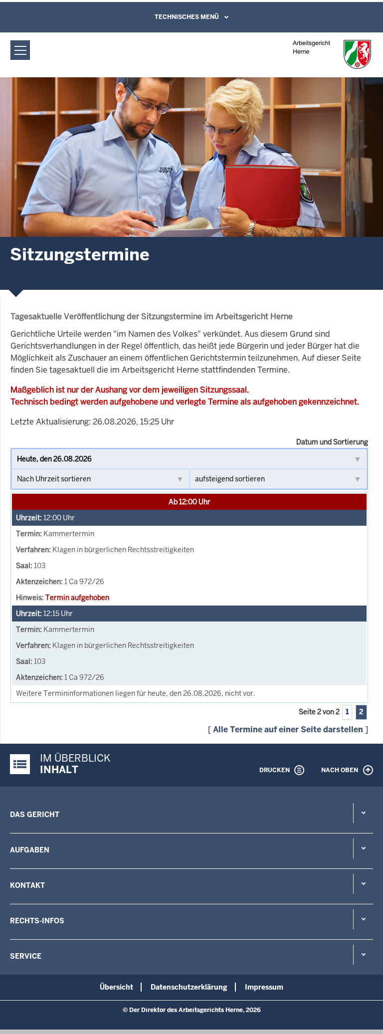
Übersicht (116, 987)
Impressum (264, 987)
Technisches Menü (187, 17)
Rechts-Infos (37, 920)
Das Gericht (34, 814)
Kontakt (27, 885)
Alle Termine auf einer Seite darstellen (288, 729)
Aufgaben (29, 849)
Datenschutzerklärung (189, 987)
